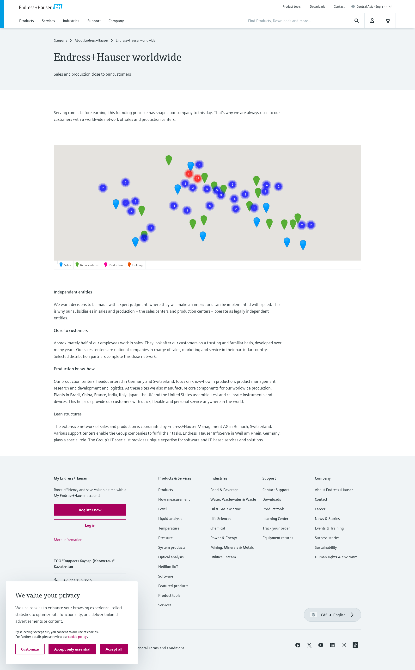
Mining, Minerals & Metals (232, 547)
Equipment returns (277, 537)
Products (165, 489)
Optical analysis (171, 556)
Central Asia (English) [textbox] (372, 6)
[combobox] (374, 6)
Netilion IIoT (168, 566)
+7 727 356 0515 (77, 580)
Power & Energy (223, 537)
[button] (141, 211)
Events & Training (329, 528)
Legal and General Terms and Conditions (151, 648)
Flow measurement (174, 499)
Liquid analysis (170, 518)
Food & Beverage (224, 489)
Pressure (165, 537)
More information (68, 539)
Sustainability (326, 547)
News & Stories (327, 518)
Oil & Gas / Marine (225, 508)
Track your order (276, 528)
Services (164, 605)
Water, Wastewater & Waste (233, 499)
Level (162, 508)
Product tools (291, 6)
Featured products (173, 585)
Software (165, 576)
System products (171, 547)
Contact (339, 6)
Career (320, 508)
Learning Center (275, 518)
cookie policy (77, 636)
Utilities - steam (223, 556)
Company (60, 40)
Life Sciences (220, 518)
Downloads (317, 6)
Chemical (217, 528)
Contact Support (275, 489)
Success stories (327, 537)
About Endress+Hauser (91, 40)
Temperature (168, 528)
